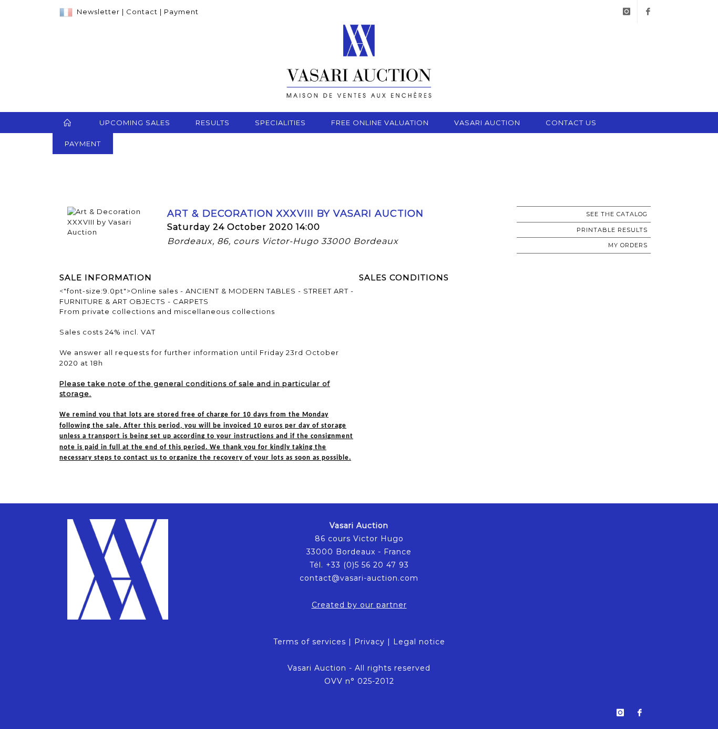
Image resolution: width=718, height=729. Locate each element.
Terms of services (309, 641)
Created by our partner (359, 605)
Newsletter (98, 11)
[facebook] (648, 11)
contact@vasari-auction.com (359, 578)
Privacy (369, 641)
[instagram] (626, 11)
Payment (181, 11)
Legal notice (419, 641)
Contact (142, 11)
